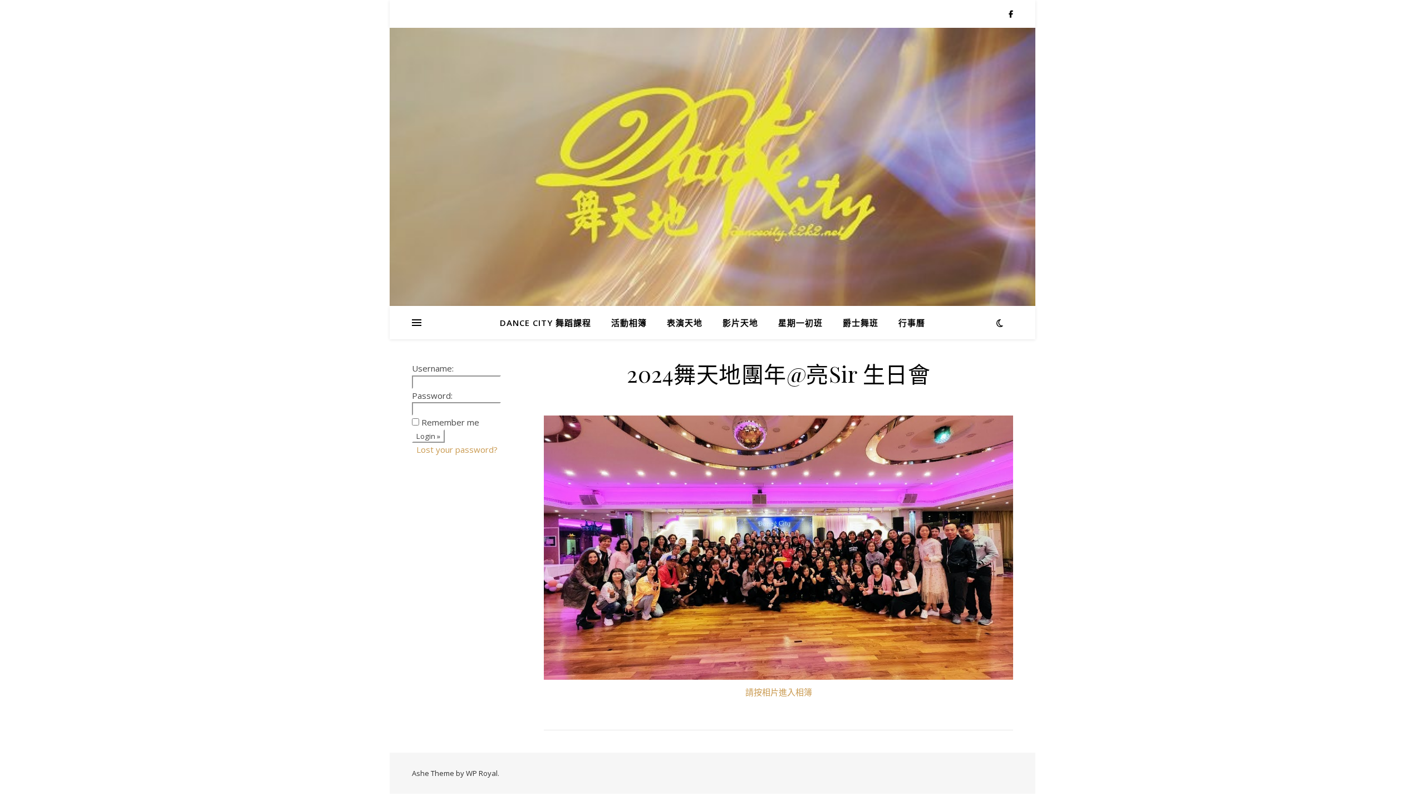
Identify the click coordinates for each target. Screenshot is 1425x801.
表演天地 (684, 322)
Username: (433, 368)
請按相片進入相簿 (778, 692)
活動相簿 (629, 322)
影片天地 (740, 322)
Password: (432, 395)
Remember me (450, 422)
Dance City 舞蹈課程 (545, 322)
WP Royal (482, 773)
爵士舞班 (860, 322)
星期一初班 (800, 322)
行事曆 (911, 322)
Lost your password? (457, 449)
